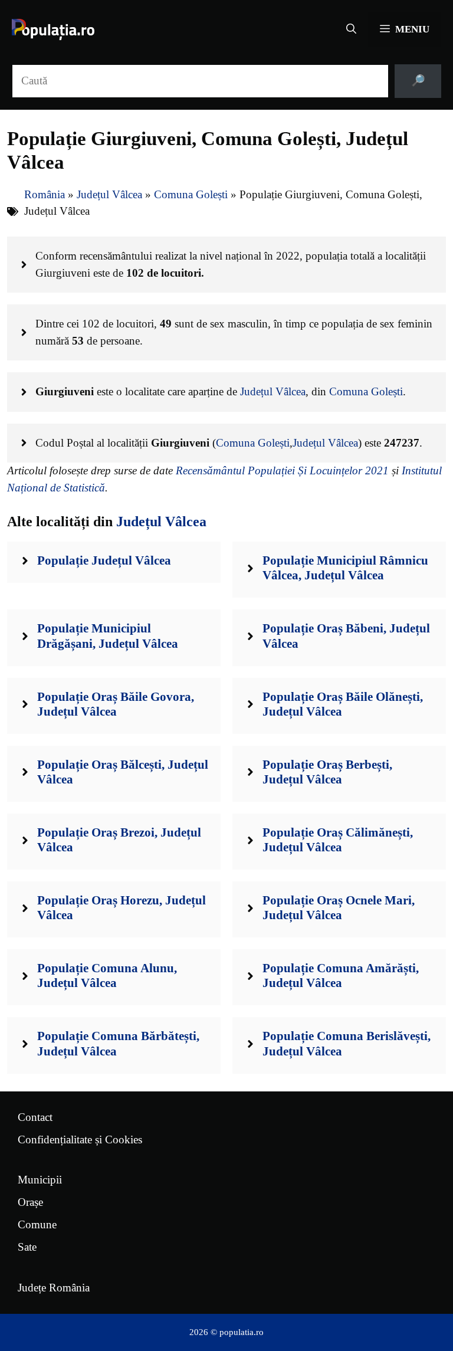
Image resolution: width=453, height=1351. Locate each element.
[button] (351, 29)
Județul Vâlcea (109, 194)
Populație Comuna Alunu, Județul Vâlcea (107, 975)
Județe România (54, 1287)
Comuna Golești (191, 194)
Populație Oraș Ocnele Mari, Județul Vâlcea (338, 907)
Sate (27, 1247)
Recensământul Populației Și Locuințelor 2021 (282, 470)
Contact (35, 1117)
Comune (37, 1224)
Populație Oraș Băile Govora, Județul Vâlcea (115, 704)
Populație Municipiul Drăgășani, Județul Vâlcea (107, 635)
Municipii (40, 1179)
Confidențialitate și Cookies (80, 1139)
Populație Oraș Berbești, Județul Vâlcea (327, 772)
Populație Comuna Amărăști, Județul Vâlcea (340, 975)
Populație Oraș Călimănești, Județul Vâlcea (337, 839)
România (44, 194)
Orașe (30, 1202)
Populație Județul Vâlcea (104, 560)
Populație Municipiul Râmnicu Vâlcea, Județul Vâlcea (345, 567)
